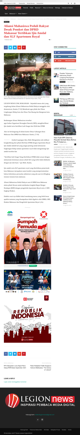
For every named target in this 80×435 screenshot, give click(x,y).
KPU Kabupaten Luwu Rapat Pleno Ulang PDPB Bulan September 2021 (15, 367)
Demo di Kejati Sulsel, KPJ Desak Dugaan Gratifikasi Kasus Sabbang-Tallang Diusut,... (69, 199)
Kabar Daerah (22, 13)
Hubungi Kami (40, 3)
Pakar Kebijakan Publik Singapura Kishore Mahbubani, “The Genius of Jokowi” (40, 368)
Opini (6, 13)
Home (69, 430)
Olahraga (57, 8)
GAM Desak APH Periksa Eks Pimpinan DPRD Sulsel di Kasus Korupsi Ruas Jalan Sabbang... (67, 89)
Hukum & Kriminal (48, 8)
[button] (68, 3)
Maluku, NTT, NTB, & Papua (67, 105)
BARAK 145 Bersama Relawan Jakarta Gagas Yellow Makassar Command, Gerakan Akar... (69, 164)
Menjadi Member (31, 3)
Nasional (37, 8)
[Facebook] (71, 3)
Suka (73, 52)
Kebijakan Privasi (55, 430)
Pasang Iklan (22, 3)
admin (56, 144)
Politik (31, 8)
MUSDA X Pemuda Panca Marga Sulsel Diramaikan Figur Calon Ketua (69, 187)
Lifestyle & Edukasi (67, 8)
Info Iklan (46, 430)
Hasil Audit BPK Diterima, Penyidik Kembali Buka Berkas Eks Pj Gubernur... (65, 139)
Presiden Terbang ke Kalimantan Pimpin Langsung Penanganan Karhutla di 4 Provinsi (67, 76)
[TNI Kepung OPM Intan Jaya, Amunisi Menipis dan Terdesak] (56, 100)
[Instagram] (74, 3)
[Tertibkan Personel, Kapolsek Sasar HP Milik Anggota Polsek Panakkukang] (58, 176)
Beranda (25, 8)
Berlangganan (70, 60)
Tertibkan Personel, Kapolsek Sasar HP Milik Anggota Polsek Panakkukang (68, 176)
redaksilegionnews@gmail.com (44, 415)
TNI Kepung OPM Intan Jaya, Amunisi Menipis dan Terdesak (67, 101)
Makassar (12, 13)
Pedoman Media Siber (36, 430)
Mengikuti (71, 56)
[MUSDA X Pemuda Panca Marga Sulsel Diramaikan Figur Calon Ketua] (58, 187)
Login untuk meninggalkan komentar (15, 382)
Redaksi (64, 430)
